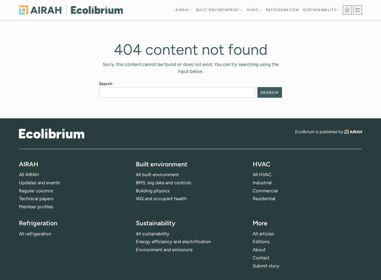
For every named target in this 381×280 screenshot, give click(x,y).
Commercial (265, 190)
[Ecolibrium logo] (71, 10)
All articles (263, 233)
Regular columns (36, 190)
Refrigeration (282, 10)
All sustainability (152, 233)
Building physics (153, 190)
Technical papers (36, 198)
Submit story (266, 266)
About (259, 249)
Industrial (262, 182)
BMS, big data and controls (163, 182)
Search (105, 83)
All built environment (157, 174)
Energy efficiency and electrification (173, 241)
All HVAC (262, 174)
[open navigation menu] (357, 10)
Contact (261, 257)
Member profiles (36, 206)
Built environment (217, 10)
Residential (264, 198)
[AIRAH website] (353, 131)
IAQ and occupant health (161, 198)
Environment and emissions (164, 249)
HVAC (253, 10)
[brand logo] (51, 133)
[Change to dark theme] (347, 10)
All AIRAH (29, 174)
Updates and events (39, 182)
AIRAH (182, 10)
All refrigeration (35, 233)
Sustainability (319, 10)
